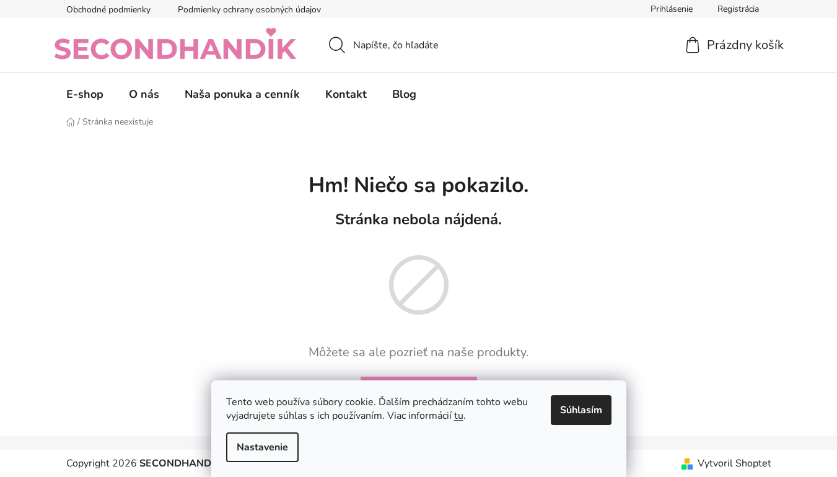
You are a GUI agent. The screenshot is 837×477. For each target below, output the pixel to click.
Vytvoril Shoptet (734, 463)
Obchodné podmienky (108, 9)
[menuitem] (85, 94)
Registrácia (738, 9)
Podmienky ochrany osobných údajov (249, 9)
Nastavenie (262, 447)
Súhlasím (581, 410)
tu (458, 415)
